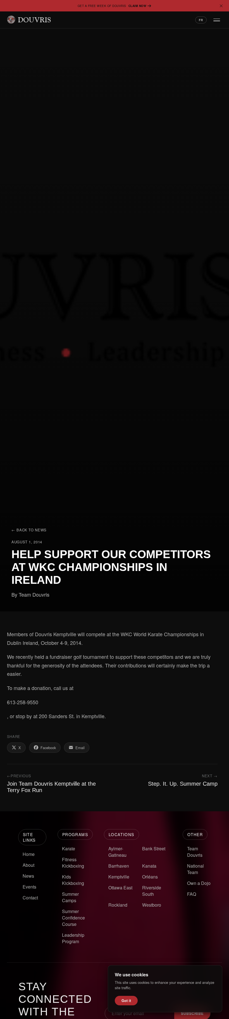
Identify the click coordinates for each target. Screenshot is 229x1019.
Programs (75, 834)
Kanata (149, 866)
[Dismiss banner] (221, 6)
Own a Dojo (199, 883)
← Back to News (29, 530)
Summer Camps (70, 897)
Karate (68, 848)
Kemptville (118, 876)
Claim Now (137, 6)
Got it (126, 1000)
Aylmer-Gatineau (117, 851)
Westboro (151, 905)
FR (201, 20)
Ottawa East (120, 887)
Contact (30, 897)
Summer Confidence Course (73, 917)
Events (29, 887)
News (28, 876)
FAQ (191, 894)
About (28, 865)
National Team (195, 869)
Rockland (117, 905)
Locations (121, 834)
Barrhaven (118, 866)
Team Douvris (194, 851)
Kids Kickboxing (73, 879)
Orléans (150, 876)
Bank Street (153, 848)
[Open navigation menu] (216, 19)
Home (29, 854)
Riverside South (151, 890)
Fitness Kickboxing (73, 862)
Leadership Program (73, 938)
